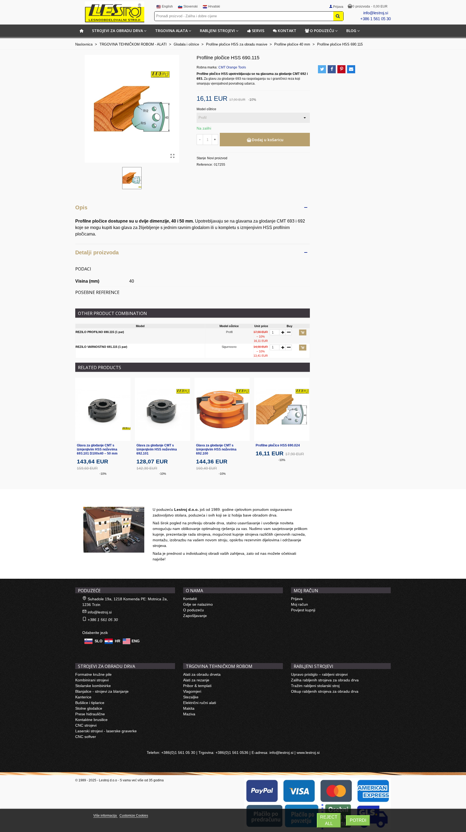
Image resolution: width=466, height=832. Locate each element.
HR (117, 641)
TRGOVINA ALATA (171, 30)
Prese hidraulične (90, 714)
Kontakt (287, 30)
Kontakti (190, 599)
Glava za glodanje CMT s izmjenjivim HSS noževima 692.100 (216, 449)
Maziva (189, 714)
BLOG (351, 30)
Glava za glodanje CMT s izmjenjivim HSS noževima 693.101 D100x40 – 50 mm (97, 449)
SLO (98, 641)
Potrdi (358, 820)
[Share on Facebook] (332, 69)
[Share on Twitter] (322, 69)
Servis (258, 30)
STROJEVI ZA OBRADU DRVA (117, 30)
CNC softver (85, 736)
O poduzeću (322, 30)
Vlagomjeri (192, 691)
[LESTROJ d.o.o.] (114, 11)
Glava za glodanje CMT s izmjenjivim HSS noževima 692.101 (156, 449)
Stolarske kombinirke (93, 686)
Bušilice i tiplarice (89, 703)
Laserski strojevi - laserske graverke (106, 731)
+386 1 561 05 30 (375, 18)
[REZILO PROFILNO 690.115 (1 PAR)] (172, 156)
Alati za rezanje (196, 680)
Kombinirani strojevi (92, 680)
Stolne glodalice (88, 708)
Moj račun (299, 604)
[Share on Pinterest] (341, 69)
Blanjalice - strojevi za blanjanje (102, 691)
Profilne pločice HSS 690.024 (278, 445)
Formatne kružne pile (93, 674)
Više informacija (105, 815)
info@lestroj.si (375, 13)
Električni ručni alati (199, 703)
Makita (188, 708)
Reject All (328, 820)
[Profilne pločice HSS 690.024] (281, 409)
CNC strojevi (86, 725)
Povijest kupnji (303, 610)
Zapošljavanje (195, 615)
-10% (103, 473)
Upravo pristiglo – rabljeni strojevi (319, 674)
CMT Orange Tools (232, 67)
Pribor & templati (197, 686)
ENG (136, 641)
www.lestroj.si (308, 752)
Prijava (297, 599)
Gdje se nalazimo (198, 604)
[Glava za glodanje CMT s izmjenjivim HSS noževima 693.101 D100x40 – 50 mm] (103, 409)
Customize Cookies (133, 815)
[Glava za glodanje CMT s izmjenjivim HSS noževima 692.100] (222, 409)
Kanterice (83, 697)
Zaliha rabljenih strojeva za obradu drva (325, 680)
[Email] (351, 69)
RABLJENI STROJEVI (217, 30)
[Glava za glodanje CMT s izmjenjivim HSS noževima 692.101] (162, 409)
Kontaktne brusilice (91, 719)
